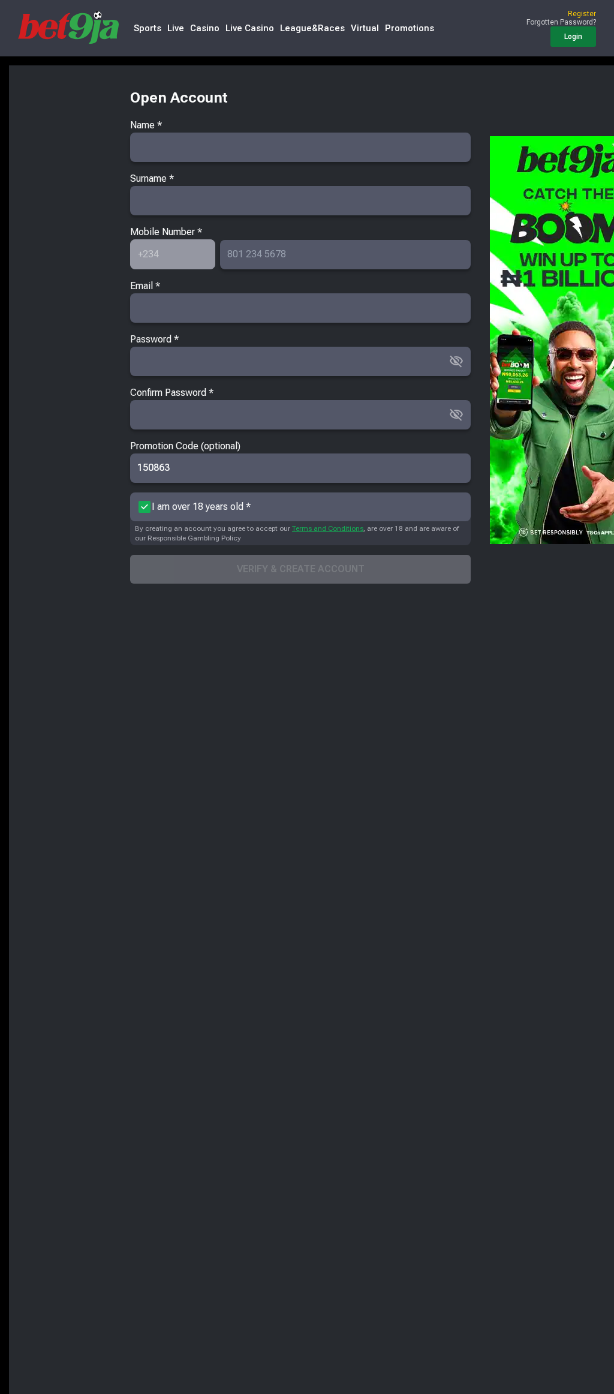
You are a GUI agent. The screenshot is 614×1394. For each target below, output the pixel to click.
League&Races (312, 28)
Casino (204, 28)
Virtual (365, 28)
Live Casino (249, 28)
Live (175, 28)
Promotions (409, 28)
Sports (147, 28)
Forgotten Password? (561, 22)
